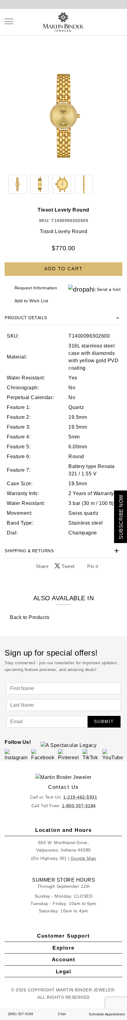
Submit (104, 721)
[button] (40, 184)
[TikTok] (91, 754)
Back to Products (29, 617)
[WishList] (115, 21)
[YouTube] (113, 754)
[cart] (121, 21)
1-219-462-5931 (80, 797)
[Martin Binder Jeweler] (63, 777)
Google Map (83, 858)
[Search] (109, 21)
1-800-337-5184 (79, 805)
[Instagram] (17, 754)
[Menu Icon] (9, 21)
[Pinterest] (69, 754)
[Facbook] (43, 754)
